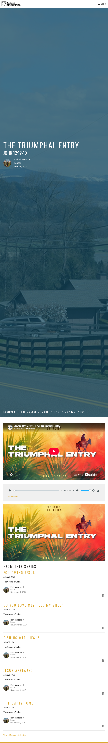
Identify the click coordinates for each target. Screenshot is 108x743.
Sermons (9, 411)
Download (13, 496)
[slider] (36, 490)
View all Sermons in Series (14, 735)
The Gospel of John (35, 411)
